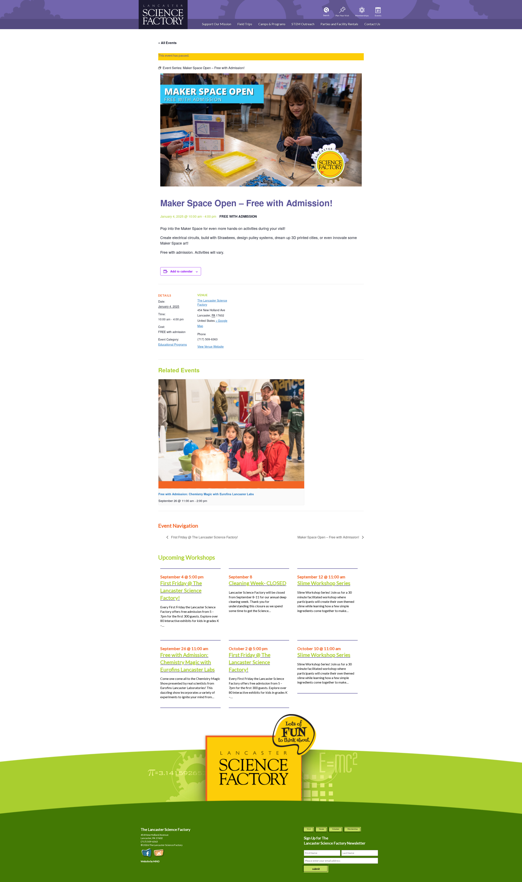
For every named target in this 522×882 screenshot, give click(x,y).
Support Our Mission (216, 24)
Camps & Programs (271, 24)
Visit (309, 829)
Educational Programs (172, 344)
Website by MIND (150, 861)
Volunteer (335, 829)
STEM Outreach (303, 24)
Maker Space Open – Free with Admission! (328, 537)
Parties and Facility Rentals (339, 24)
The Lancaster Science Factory (212, 302)
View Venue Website (210, 346)
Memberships (352, 829)
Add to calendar (181, 271)
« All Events (167, 42)
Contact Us (372, 24)
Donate (321, 829)
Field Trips (244, 24)
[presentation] (231, 433)
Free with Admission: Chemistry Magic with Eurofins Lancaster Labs (206, 494)
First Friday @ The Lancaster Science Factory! (204, 537)
